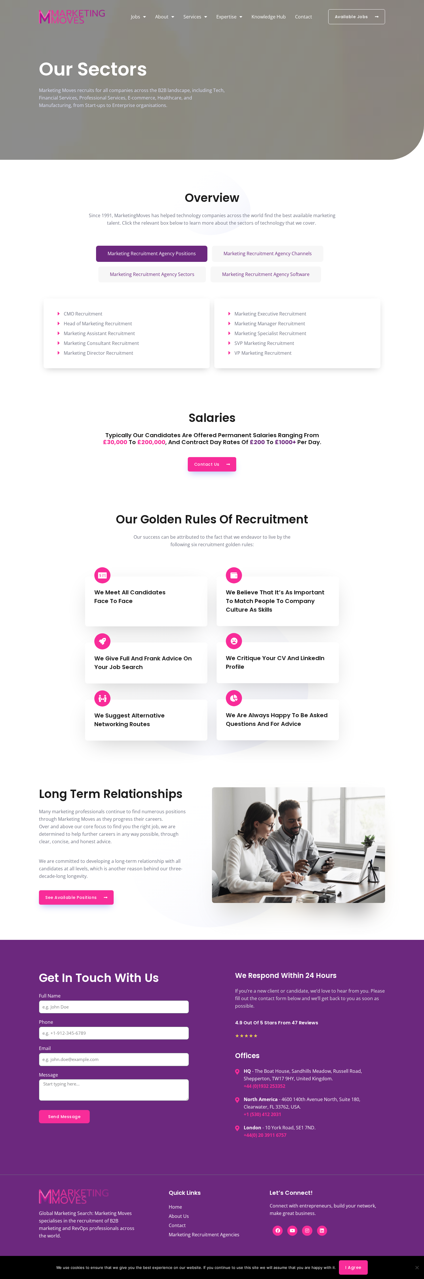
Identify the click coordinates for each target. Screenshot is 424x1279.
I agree (353, 1267)
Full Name (50, 996)
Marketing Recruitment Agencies (204, 1234)
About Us (179, 1216)
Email (45, 1048)
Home (175, 1207)
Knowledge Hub (269, 17)
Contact (303, 17)
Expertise (226, 17)
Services (192, 17)
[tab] (151, 254)
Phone (46, 1022)
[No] (417, 1267)
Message (48, 1075)
